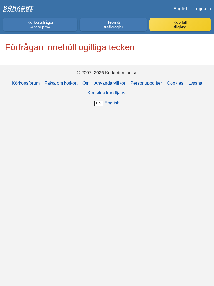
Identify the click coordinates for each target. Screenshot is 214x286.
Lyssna (195, 82)
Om (85, 82)
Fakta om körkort (61, 82)
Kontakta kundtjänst (107, 92)
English (181, 8)
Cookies (175, 82)
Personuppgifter (146, 82)
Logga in (202, 8)
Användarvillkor (109, 82)
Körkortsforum (26, 82)
